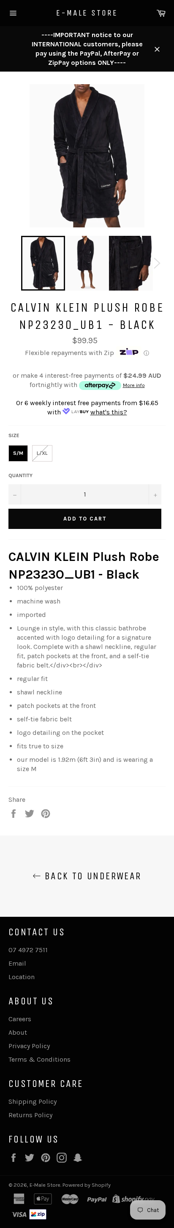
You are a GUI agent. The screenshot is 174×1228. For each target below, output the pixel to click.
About (17, 1032)
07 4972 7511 (28, 950)
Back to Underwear (91, 876)
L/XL (42, 453)
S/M (18, 453)
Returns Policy (30, 1115)
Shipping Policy (32, 1101)
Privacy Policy (29, 1046)
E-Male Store (87, 13)
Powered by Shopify (87, 1185)
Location (21, 977)
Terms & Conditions (39, 1059)
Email (17, 963)
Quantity (20, 475)
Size (13, 435)
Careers (19, 1019)
